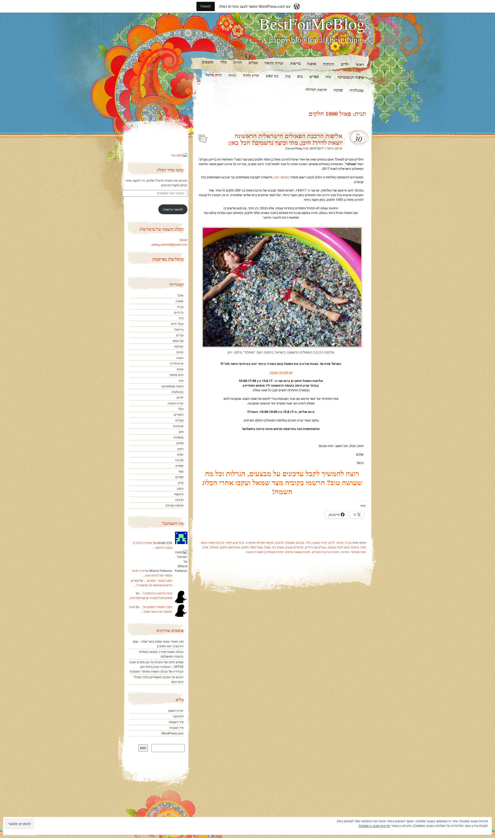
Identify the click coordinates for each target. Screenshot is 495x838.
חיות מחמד (213, 75)
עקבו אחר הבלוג (170, 169)
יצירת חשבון (176, 710)
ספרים (314, 76)
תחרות (345, 552)
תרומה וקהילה (316, 89)
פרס (205, 547)
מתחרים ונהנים (294, 547)
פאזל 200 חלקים (230, 547)
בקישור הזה (281, 177)
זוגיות (232, 75)
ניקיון (180, 448)
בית (328, 76)
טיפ (300, 76)
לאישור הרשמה (173, 209)
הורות (237, 62)
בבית (348, 542)
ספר (181, 471)
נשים (180, 454)
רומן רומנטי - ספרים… (158, 580)
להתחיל (206, 6)
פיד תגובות (177, 727)
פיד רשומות (176, 722)
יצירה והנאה (273, 63)
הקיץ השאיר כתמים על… (156, 606)
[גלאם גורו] (179, 155)
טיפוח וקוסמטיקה (350, 77)
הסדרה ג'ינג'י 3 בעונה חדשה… (152, 544)
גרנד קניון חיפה (235, 542)
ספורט (179, 465)
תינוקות (328, 64)
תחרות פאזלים (275, 552)
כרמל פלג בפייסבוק (168, 259)
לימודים (179, 414)
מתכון (180, 443)
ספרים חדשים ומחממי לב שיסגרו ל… (151, 582)
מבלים (253, 63)
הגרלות (179, 346)
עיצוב (180, 488)
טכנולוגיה (357, 90)
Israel (183, 239)
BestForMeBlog (312, 23)
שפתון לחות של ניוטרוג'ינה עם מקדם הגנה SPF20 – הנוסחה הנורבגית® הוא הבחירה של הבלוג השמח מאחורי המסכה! (156, 666)
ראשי (360, 64)
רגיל (202, 137)
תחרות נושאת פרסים (298, 552)
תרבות (279, 542)
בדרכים (179, 312)
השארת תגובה (255, 552)
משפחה (290, 542)
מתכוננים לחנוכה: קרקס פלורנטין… (149, 597)
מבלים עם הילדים (315, 547)
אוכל (181, 295)
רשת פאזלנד (358, 552)
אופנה (311, 64)
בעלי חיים (177, 323)
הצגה (180, 357)
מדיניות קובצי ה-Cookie (374, 825)
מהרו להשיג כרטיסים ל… (156, 593)
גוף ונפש (272, 76)
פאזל (267, 547)
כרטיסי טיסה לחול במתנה (343, 547)
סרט (181, 482)
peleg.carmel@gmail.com (169, 244)
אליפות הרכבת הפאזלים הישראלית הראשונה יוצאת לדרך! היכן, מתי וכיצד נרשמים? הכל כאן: (285, 139)
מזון (288, 76)
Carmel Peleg (293, 148)
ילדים (345, 64)
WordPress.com (172, 733)
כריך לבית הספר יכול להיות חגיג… (152, 572)
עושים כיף (278, 547)
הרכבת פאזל (216, 542)
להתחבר (178, 716)
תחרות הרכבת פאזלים (326, 552)
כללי (223, 62)
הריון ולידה (251, 75)
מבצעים (207, 62)
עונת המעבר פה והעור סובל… (150, 608)
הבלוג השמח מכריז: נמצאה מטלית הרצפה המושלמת (161, 653)
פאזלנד (214, 547)
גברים (180, 335)
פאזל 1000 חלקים (252, 547)
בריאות (295, 63)
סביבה (338, 90)
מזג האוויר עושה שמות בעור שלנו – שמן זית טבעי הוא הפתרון (158, 643)
